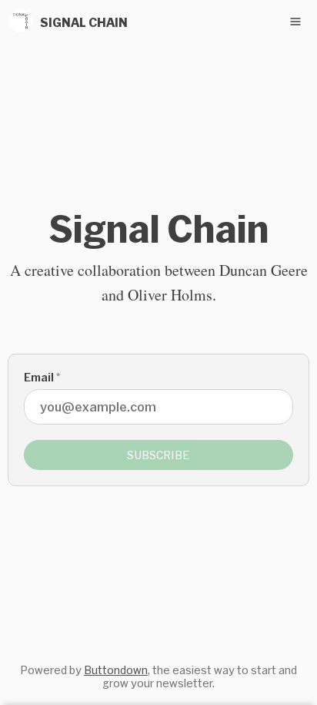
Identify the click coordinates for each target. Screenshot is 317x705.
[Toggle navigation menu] (295, 21)
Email (42, 377)
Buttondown (116, 669)
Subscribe (158, 455)
